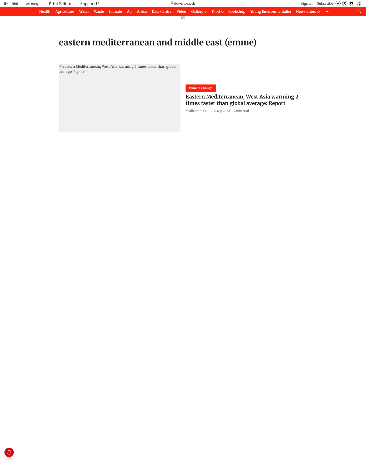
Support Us (90, 3)
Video (181, 11)
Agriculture (64, 11)
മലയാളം (33, 3)
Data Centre (162, 11)
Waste (99, 11)
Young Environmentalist (270, 11)
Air (129, 11)
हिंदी (15, 3)
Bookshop (236, 11)
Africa (142, 11)
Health (44, 11)
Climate (115, 11)
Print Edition (61, 3)
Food (216, 11)
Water (84, 11)
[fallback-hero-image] (119, 98)
